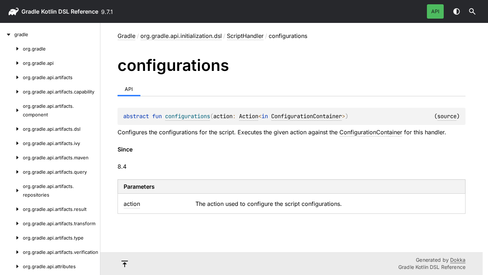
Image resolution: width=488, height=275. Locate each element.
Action (248, 116)
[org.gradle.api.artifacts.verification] (11, 252)
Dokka (457, 260)
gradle (30, 11)
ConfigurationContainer (306, 116)
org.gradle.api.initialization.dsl (181, 35)
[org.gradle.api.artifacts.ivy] (11, 143)
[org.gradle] (11, 49)
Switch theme (456, 11)
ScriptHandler (245, 35)
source (447, 116)
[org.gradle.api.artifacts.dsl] (11, 129)
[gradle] (7, 34)
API (435, 11)
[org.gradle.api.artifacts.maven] (11, 157)
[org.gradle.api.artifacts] (11, 77)
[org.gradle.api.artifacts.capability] (11, 92)
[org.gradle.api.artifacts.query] (11, 172)
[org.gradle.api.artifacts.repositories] (11, 190)
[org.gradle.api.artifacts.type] (11, 238)
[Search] (472, 11)
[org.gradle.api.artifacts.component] (11, 110)
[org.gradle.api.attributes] (11, 266)
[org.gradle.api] (11, 63)
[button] (472, 11)
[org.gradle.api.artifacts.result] (11, 209)
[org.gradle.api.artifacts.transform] (11, 223)
